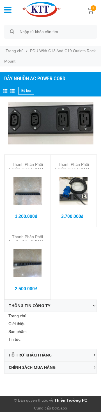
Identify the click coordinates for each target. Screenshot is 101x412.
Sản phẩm (17, 331)
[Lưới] (5, 91)
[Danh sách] (12, 91)
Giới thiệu (17, 323)
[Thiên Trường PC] (41, 9)
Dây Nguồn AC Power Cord (34, 78)
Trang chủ (17, 316)
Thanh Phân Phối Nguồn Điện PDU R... (27, 166)
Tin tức (14, 339)
